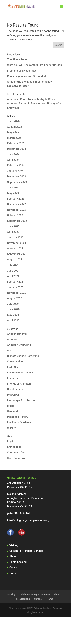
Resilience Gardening (19, 422)
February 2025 (15, 143)
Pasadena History (17, 416)
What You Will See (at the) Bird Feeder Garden (34, 65)
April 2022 (13, 231)
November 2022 (16, 209)
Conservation (15, 361)
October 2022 (15, 215)
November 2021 (16, 242)
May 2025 (13, 132)
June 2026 (13, 121)
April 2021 (13, 276)
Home (13, 573)
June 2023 (13, 187)
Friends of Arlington (19, 383)
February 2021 (15, 281)
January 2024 (15, 170)
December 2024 (16, 148)
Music (10, 405)
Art (9, 350)
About (13, 556)
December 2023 (16, 176)
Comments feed (16, 452)
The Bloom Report (18, 59)
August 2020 (14, 298)
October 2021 (15, 248)
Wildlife (11, 428)
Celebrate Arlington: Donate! (26, 550)
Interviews (13, 394)
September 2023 (17, 182)
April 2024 (13, 159)
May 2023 (13, 193)
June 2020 (13, 309)
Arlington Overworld (19, 344)
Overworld (13, 411)
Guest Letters (15, 389)
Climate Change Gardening (23, 356)
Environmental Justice (20, 372)
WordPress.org (16, 458)
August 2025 (14, 126)
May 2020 (13, 314)
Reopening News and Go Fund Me (27, 76)
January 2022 (15, 237)
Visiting (13, 545)
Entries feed (14, 446)
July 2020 (13, 303)
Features (12, 378)
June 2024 (13, 154)
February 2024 (15, 165)
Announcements (17, 333)
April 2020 (13, 320)
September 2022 (17, 220)
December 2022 (16, 204)
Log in (10, 441)
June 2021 (13, 270)
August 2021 (14, 259)
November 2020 (16, 292)
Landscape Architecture (21, 400)
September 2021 (17, 254)
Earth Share (14, 367)
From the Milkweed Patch (22, 70)
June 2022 (13, 226)
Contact (13, 567)
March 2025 (14, 137)
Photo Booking (18, 562)
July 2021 (13, 265)
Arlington (12, 339)
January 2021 (15, 287)
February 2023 (15, 198)
